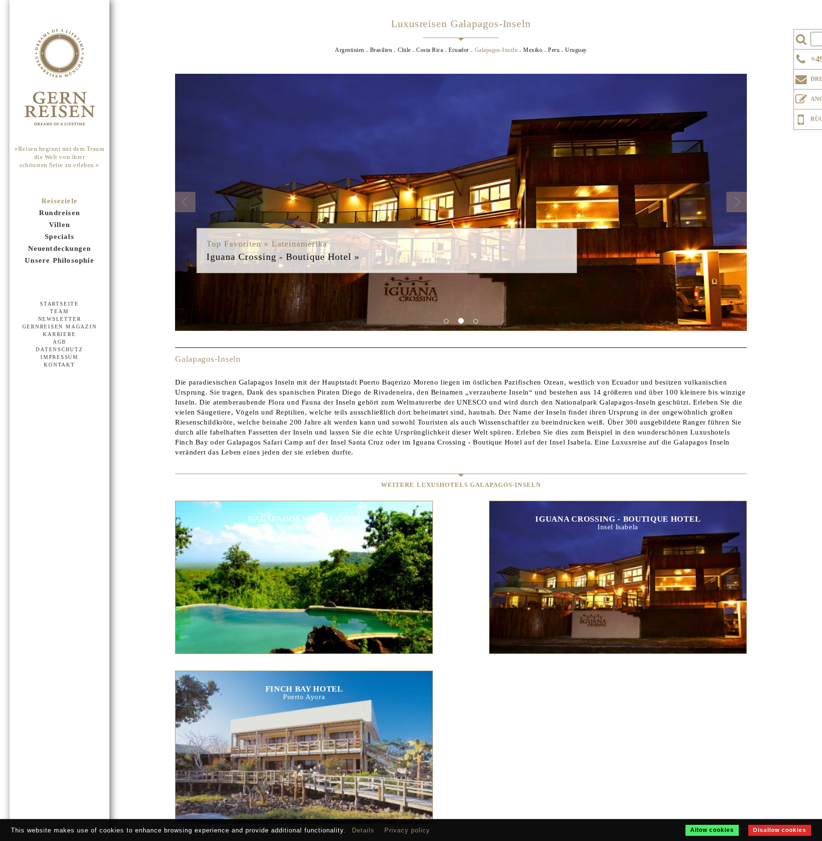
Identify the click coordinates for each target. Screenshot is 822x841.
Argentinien (349, 50)
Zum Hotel (304, 566)
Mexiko (532, 50)
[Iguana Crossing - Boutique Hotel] (461, 202)
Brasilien (381, 50)
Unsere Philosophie (59, 260)
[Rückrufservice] (801, 118)
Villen (59, 224)
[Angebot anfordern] (801, 97)
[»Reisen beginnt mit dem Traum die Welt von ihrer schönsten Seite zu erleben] (59, 78)
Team (59, 311)
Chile (404, 50)
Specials (59, 236)
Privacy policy (407, 830)
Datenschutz (59, 349)
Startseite (59, 304)
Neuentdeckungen (59, 248)
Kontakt (59, 364)
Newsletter (59, 319)
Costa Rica (429, 50)
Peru (553, 50)
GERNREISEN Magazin (59, 326)
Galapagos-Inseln (496, 50)
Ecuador (459, 50)
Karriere (59, 334)
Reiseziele (59, 201)
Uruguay (576, 50)
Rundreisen (59, 213)
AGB (59, 342)
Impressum (59, 357)
